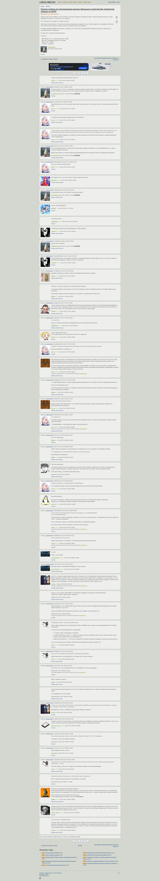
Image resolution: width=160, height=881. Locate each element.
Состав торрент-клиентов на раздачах (55, 865)
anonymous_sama (55, 725)
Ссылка (42, 54)
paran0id (53, 504)
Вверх (119, 872)
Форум (75, 2)
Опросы (80, 2)
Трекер (85, 2)
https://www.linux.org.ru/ (44, 875)
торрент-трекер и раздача (52, 852)
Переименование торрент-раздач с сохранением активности (61, 857)
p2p (48, 14)
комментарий (49, 87)
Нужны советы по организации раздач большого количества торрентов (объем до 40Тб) (77, 10)
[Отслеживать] (116, 21)
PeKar (52, 474)
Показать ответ (55, 122)
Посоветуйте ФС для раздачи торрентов (97, 855)
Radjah (53, 276)
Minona (53, 296)
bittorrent (44, 14)
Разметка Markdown (57, 872)
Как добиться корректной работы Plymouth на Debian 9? (106, 58)
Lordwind (53, 231)
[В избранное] (116, 17)
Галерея (65, 2)
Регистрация (112, 2)
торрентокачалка (54, 14)
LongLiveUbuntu (55, 557)
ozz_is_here (54, 741)
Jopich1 (53, 682)
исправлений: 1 (83, 373)
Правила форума (48, 872)
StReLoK (53, 208)
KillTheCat (53, 180)
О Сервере (41, 872)
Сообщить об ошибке (43, 874)
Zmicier (53, 527)
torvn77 (53, 108)
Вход (118, 2)
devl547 (53, 337)
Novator (53, 799)
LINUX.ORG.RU (47, 2)
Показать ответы (55, 82)
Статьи (71, 2)
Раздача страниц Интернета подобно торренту (99, 852)
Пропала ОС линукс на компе (49, 59)
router (52, 645)
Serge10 (53, 830)
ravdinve (53, 584)
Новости (60, 2)
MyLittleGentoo (51, 47)
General (48, 6)
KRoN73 (53, 311)
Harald (53, 80)
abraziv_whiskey (55, 812)
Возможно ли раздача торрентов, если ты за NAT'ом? (101, 861)
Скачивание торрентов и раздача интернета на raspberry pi (102, 863)
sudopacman (54, 221)
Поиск (89, 2)
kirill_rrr (53, 371)
